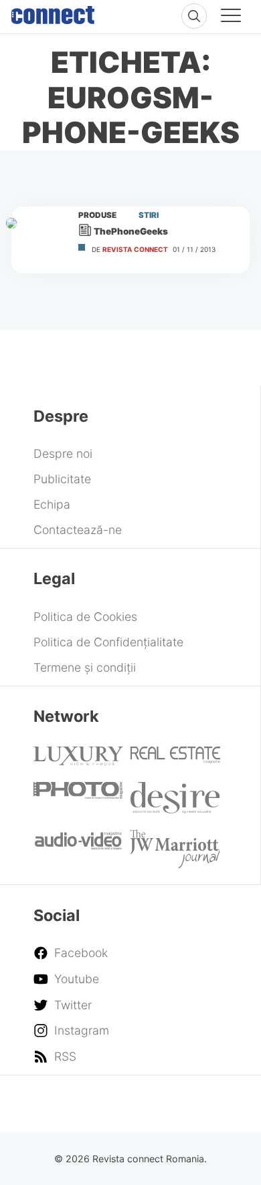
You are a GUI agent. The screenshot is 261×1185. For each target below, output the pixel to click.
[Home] (52, 12)
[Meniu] (231, 17)
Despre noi (62, 453)
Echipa (51, 504)
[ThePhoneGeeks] (38, 240)
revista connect (135, 249)
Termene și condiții (84, 667)
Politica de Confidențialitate (108, 642)
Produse (97, 215)
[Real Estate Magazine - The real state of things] (175, 760)
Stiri (149, 215)
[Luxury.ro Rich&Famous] (78, 761)
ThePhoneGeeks (131, 231)
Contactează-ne (77, 530)
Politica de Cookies (85, 617)
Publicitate (62, 479)
